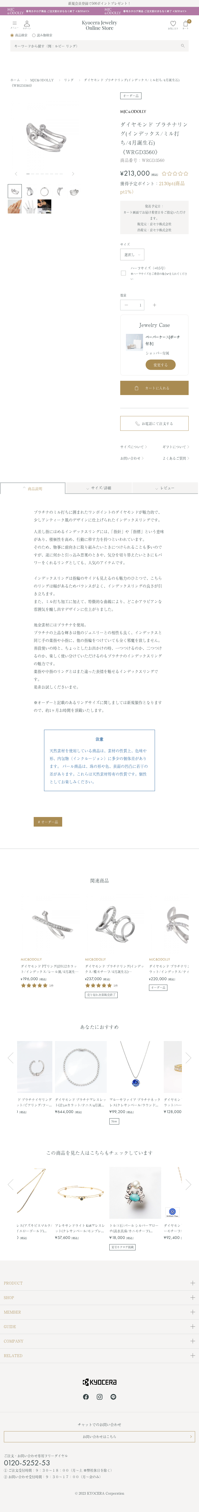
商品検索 (21, 35)
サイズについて (132, 446)
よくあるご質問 (174, 458)
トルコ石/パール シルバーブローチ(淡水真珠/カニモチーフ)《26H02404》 (134, 1228)
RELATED (13, 1355)
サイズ (125, 244)
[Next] (73, 173)
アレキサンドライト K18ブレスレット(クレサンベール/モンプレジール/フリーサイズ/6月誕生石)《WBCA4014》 (80, 1228)
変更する (160, 364)
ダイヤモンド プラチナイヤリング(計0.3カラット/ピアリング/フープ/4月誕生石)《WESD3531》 (26, 1102)
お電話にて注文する (157, 423)
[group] (99, 11)
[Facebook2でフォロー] (86, 1398)
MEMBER (12, 1312)
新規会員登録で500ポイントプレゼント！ (99, 3)
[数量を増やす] (154, 305)
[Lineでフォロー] (113, 1398)
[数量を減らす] (126, 305)
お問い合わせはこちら (99, 1436)
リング (69, 80)
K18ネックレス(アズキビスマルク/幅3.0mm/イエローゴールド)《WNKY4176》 (26, 1228)
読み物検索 (44, 35)
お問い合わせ (130, 458)
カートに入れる (157, 387)
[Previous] (18, 173)
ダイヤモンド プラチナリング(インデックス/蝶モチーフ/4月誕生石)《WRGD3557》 (114, 969)
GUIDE (10, 1326)
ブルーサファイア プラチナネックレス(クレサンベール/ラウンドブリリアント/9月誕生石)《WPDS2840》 (135, 1102)
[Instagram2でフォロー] (100, 1398)
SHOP (9, 1297)
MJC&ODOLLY (42, 80)
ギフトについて (174, 446)
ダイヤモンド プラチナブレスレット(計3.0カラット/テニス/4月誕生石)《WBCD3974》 (80, 1102)
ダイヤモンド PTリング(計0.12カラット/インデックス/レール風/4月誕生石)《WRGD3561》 (50, 969)
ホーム (15, 80)
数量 (123, 295)
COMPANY (14, 1341)
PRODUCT (13, 1283)
